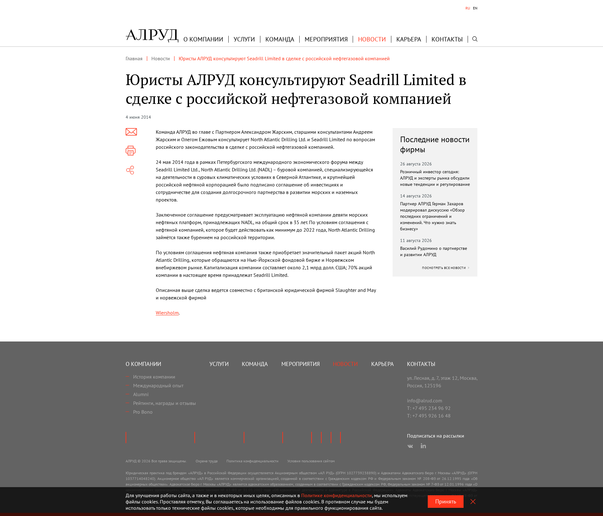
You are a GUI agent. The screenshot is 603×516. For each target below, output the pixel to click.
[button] (203, 39)
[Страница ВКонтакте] (410, 446)
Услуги (244, 39)
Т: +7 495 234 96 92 (429, 408)
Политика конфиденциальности (252, 461)
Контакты (447, 39)
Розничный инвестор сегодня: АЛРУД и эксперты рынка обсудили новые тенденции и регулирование (435, 178)
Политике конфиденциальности (336, 495)
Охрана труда (207, 461)
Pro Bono (143, 411)
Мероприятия (326, 39)
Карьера (408, 39)
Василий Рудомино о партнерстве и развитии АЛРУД (433, 251)
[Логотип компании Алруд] (152, 36)
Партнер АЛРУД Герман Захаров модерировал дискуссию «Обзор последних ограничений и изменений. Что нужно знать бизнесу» (432, 216)
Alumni (141, 394)
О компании (143, 364)
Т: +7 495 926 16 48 (429, 415)
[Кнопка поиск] (475, 39)
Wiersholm (167, 312)
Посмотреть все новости (444, 268)
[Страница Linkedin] (423, 446)
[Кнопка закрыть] (473, 501)
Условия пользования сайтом (311, 461)
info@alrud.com (424, 400)
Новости (372, 39)
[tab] (467, 8)
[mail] (131, 132)
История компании (154, 376)
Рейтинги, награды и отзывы (164, 403)
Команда (279, 39)
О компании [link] (203, 39)
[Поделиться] (130, 170)
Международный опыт (158, 385)
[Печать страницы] (131, 151)
